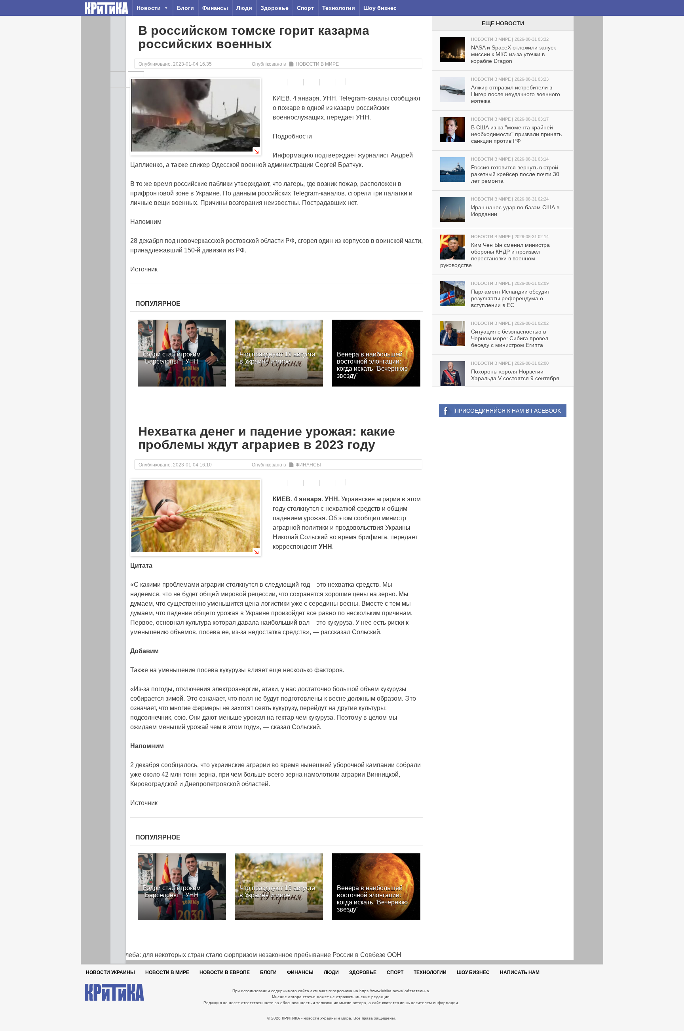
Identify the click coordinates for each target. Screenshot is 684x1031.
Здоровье (274, 8)
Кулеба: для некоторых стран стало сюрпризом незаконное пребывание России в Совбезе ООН (255, 954)
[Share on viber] (342, 81)
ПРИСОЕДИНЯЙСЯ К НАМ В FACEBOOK (508, 410)
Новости (149, 8)
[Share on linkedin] (328, 82)
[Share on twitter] (312, 82)
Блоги (185, 8)
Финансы (215, 8)
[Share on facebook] (280, 82)
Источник (144, 269)
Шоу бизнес (380, 8)
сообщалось (179, 765)
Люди (244, 8)
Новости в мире (317, 64)
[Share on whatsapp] (355, 82)
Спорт (305, 8)
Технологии (338, 8)
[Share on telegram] (296, 82)
